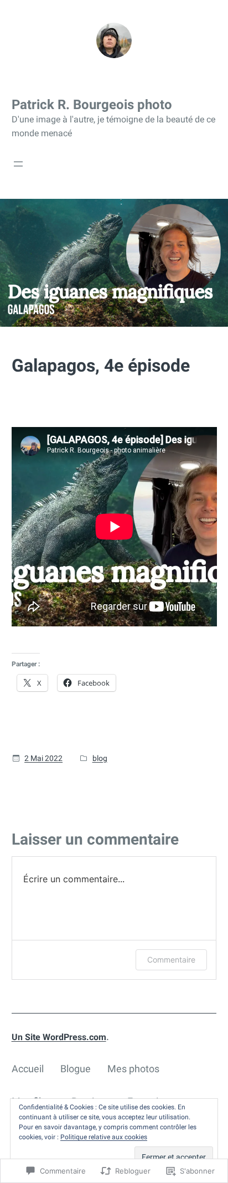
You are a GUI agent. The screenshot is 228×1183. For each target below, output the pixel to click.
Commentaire (171, 959)
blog (99, 758)
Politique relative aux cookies (103, 1137)
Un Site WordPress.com (59, 1037)
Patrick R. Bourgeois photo (92, 104)
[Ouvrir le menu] (18, 164)
